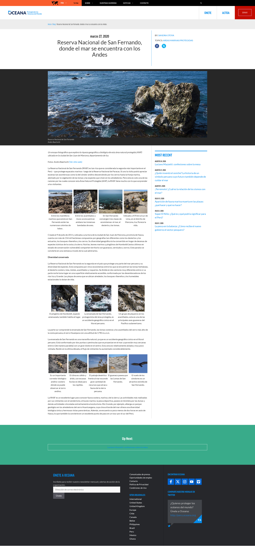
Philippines (134, 524)
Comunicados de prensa (139, 474)
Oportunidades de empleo (140, 477)
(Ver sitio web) (75, 162)
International (135, 499)
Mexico (132, 535)
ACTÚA (226, 12)
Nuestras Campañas (108, 3)
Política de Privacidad (138, 484)
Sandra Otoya (166, 35)
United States (135, 502)
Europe (132, 510)
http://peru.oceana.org (183, 515)
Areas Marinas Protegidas (178, 40)
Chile (131, 513)
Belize (132, 520)
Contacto (144, 3)
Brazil (132, 528)
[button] (157, 46)
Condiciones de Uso (137, 488)
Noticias (126, 3)
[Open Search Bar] (201, 3)
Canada (133, 517)
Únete (207, 12)
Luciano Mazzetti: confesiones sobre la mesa (177, 164)
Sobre (87, 3)
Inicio (49, 24)
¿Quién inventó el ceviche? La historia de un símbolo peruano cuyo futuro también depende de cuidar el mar (180, 177)
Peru (131, 531)
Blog (54, 24)
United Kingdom (137, 506)
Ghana (132, 538)
